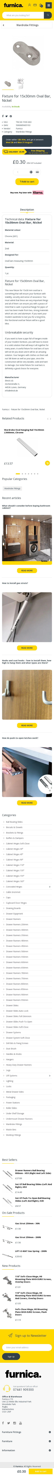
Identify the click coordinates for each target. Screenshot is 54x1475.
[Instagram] (14, 1423)
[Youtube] (20, 1423)
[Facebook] (2, 116)
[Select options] (47, 463)
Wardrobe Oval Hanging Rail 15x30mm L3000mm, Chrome (24, 431)
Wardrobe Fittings (24, 131)
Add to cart (40, 1471)
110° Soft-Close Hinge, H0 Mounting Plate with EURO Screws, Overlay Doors (33, 1279)
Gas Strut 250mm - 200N (28, 1237)
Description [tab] (27, 209)
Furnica (5, 409)
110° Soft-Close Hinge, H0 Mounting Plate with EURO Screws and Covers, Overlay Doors (33, 1295)
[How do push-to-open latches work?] (27, 773)
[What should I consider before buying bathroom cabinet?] (27, 541)
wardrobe (17, 317)
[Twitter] (6, 116)
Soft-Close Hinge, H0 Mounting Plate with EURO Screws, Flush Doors (31, 1312)
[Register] (29, 5)
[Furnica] (13, 5)
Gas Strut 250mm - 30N (27, 1223)
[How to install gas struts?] (27, 618)
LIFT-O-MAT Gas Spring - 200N (31, 1251)
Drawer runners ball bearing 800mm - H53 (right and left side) (33, 1171)
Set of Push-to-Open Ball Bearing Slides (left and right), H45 (32, 1199)
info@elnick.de (11, 390)
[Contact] (35, 5)
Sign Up (11, 1356)
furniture (38, 293)
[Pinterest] (11, 116)
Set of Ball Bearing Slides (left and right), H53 (33, 1185)
